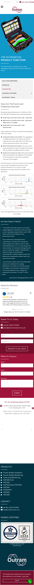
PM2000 (6, 492)
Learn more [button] (25, 576)
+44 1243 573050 (27, 2)
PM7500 (6, 482)
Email (3, 370)
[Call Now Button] (30, 581)
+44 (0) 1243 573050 (11, 507)
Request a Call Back (17, 349)
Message (4, 378)
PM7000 (6, 487)
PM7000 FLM (5, 85)
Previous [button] (2, 429)
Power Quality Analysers (12, 473)
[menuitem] (17, 81)
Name (3, 362)
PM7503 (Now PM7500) (12, 485)
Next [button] (32, 429)
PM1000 (6, 495)
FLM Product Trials (8, 97)
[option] (17, 407)
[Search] (17, 1)
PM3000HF (7, 490)
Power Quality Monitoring (13, 475)
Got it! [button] (17, 580)
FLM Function (6, 89)
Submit (17, 393)
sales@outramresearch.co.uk (14, 328)
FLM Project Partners (9, 93)
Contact (5, 501)
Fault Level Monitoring (9, 81)
